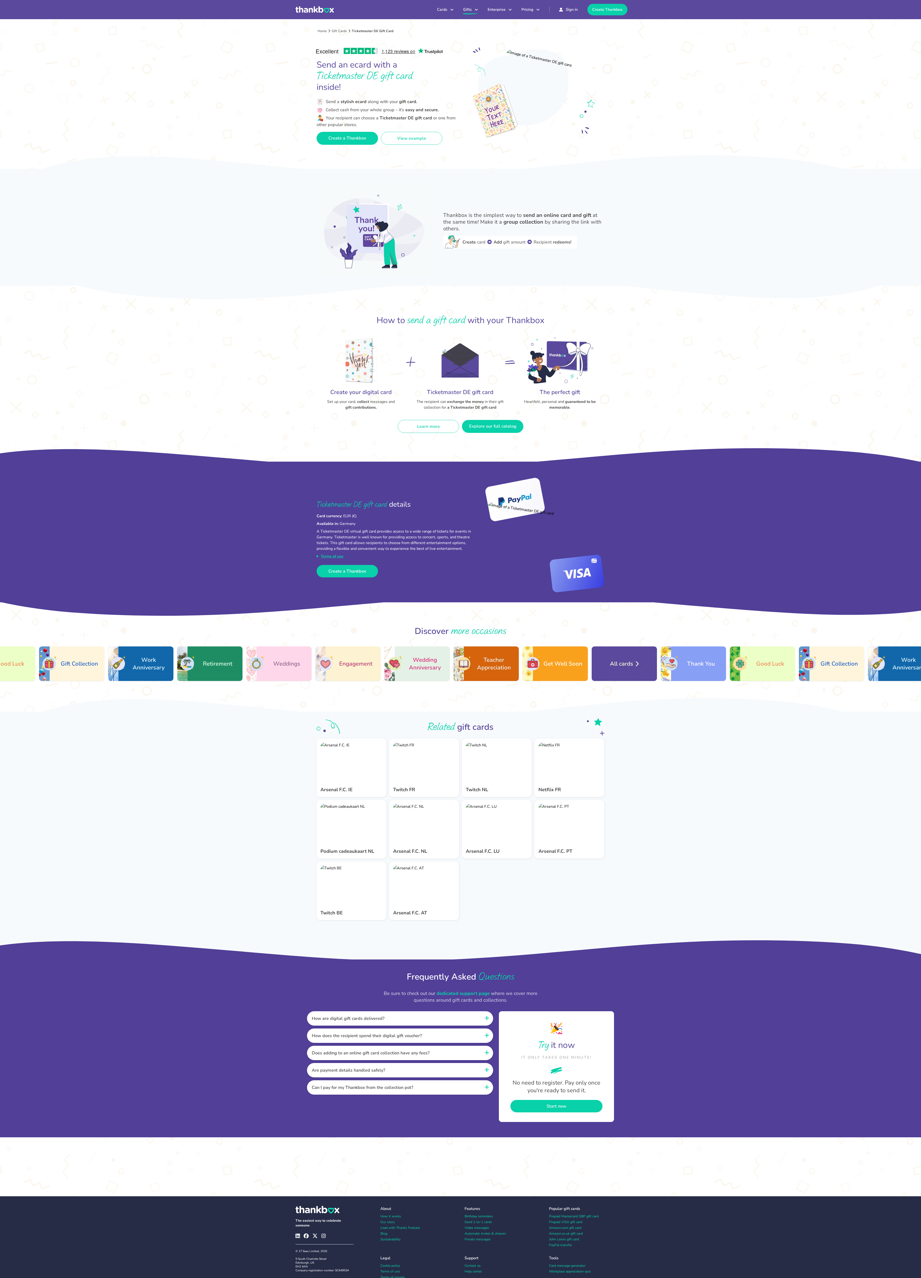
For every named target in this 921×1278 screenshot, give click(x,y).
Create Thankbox (607, 9)
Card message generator (567, 1265)
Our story (387, 1222)
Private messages (478, 1239)
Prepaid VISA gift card (565, 1222)
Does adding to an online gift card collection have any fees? (371, 1053)
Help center (473, 1271)
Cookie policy (390, 1265)
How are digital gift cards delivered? (348, 1018)
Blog (383, 1233)
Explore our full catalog (492, 426)
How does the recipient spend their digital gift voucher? (367, 1036)
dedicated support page (463, 993)
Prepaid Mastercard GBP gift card (574, 1216)
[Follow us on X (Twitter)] (315, 1236)
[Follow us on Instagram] (323, 1236)
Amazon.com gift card (565, 1228)
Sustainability (390, 1239)
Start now (556, 1106)
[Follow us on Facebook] (306, 1236)
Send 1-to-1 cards (478, 1222)
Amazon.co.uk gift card (566, 1233)
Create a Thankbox (347, 138)
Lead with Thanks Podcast (400, 1228)
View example (411, 138)
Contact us (473, 1265)
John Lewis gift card (564, 1239)
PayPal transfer (560, 1245)
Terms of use (332, 556)
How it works (390, 1216)
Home (322, 31)
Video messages (477, 1228)
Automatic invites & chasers (485, 1233)
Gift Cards (339, 31)
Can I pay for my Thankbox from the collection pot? (362, 1087)
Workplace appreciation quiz (570, 1271)
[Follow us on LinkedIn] (298, 1236)
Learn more (428, 426)
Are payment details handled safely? (348, 1070)
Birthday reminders (479, 1216)
